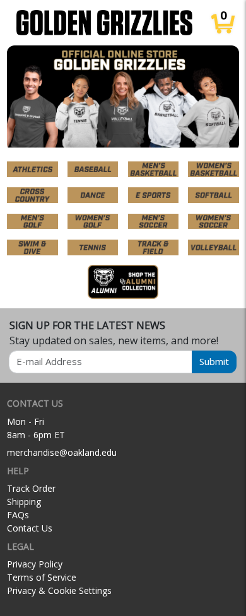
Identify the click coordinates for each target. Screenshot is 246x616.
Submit (214, 361)
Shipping (24, 502)
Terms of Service (41, 577)
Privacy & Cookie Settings (59, 590)
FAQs (18, 515)
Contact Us (29, 528)
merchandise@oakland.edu (62, 452)
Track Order (31, 488)
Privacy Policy (34, 564)
